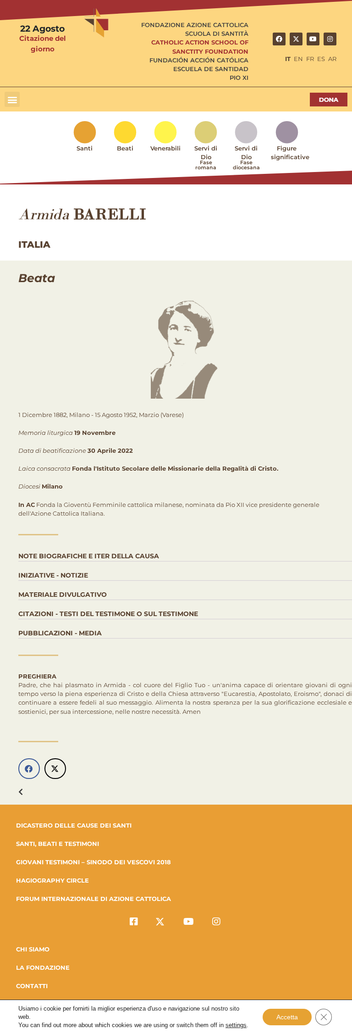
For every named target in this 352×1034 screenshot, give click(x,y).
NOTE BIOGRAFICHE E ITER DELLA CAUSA (88, 556)
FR (310, 59)
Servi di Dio (205, 158)
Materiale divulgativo (62, 594)
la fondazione (43, 967)
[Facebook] (279, 39)
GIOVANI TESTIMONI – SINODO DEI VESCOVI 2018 (93, 862)
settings (236, 1025)
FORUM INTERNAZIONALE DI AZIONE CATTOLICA (93, 898)
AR (332, 59)
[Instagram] (330, 39)
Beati (125, 148)
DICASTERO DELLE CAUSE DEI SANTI (74, 825)
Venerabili (165, 148)
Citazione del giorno (42, 43)
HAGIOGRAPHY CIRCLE (52, 880)
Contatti (32, 986)
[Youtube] (313, 39)
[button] (12, 99)
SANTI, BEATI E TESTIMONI (57, 843)
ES (321, 59)
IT (288, 59)
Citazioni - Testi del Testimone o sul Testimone (108, 614)
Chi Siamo (33, 949)
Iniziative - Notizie (53, 575)
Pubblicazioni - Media (60, 633)
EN (298, 59)
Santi (85, 148)
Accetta (287, 1017)
